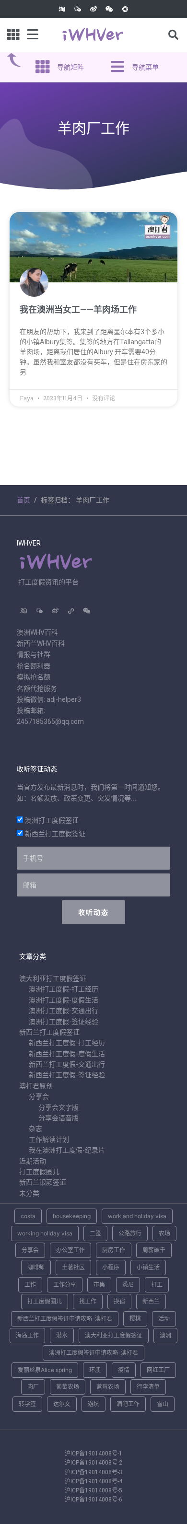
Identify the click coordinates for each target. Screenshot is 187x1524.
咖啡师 (36, 1267)
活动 (164, 1318)
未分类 (29, 1193)
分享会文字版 (58, 1107)
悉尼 (128, 1284)
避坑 (93, 1404)
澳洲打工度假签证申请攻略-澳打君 (93, 1352)
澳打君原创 (36, 1086)
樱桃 (135, 1318)
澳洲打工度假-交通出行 (63, 1010)
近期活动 (32, 1161)
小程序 (110, 1267)
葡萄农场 (67, 1386)
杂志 (35, 1128)
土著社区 (73, 1267)
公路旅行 (129, 1233)
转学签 (27, 1404)
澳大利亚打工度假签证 (52, 978)
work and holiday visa (137, 1216)
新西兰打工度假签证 (55, 833)
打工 (157, 1284)
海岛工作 (27, 1335)
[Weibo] (93, 9)
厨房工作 (113, 1250)
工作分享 (64, 1284)
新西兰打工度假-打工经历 (67, 1043)
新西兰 (151, 1301)
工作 (30, 1284)
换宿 (119, 1301)
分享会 (39, 1096)
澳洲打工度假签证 (52, 820)
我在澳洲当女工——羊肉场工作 (78, 309)
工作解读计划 (49, 1139)
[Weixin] (109, 9)
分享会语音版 (58, 1118)
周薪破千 (153, 1250)
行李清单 (148, 1386)
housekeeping (72, 1216)
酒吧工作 (128, 1404)
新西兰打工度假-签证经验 (67, 1075)
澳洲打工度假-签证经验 (63, 1021)
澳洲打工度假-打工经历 (63, 989)
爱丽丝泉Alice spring (45, 1369)
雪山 (162, 1404)
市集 (99, 1284)
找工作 (87, 1301)
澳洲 (165, 1335)
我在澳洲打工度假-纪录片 (67, 1150)
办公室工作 (70, 1250)
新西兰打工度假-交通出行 (67, 1064)
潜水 (62, 1335)
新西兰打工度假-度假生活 (67, 1054)
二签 (95, 1233)
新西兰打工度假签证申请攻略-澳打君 (64, 1318)
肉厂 (33, 1386)
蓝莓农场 (107, 1386)
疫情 (123, 1369)
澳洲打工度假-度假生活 (63, 1000)
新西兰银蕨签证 (42, 1182)
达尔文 (61, 1404)
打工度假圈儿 (39, 1171)
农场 (164, 1233)
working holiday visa (44, 1233)
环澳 (95, 1369)
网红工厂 (158, 1369)
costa (28, 1216)
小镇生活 (148, 1267)
